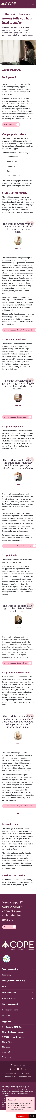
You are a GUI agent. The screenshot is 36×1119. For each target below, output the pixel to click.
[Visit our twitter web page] (14, 1069)
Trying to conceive (10, 969)
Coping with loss (9, 998)
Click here (16, 1107)
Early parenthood (9, 992)
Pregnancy (6, 975)
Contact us (7, 1057)
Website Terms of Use (12, 1073)
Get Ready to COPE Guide (12, 1027)
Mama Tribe (7, 1042)
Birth (4, 986)
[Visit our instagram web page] (22, 1069)
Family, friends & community (13, 981)
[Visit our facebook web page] (10, 1069)
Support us (6, 1021)
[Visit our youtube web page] (18, 1069)
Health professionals (10, 1010)
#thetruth (6, 1052)
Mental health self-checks (13, 1032)
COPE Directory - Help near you (15, 1037)
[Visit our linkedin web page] (25, 1069)
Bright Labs (27, 1077)
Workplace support (10, 1004)
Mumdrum (6, 1047)
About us (6, 1016)
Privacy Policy (26, 1073)
